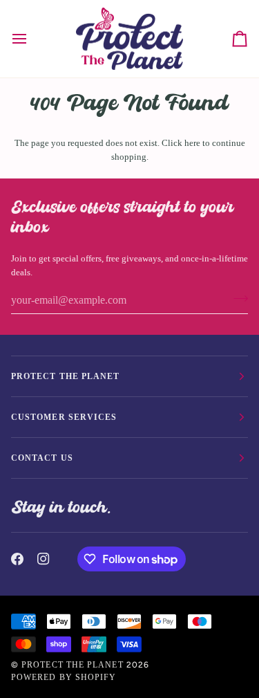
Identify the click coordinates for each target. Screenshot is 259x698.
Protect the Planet (72, 665)
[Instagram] (43, 559)
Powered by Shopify (63, 677)
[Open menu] (31, 38)
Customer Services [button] (64, 417)
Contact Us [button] (42, 458)
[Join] (236, 298)
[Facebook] (17, 559)
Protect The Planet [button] (65, 376)
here (192, 143)
